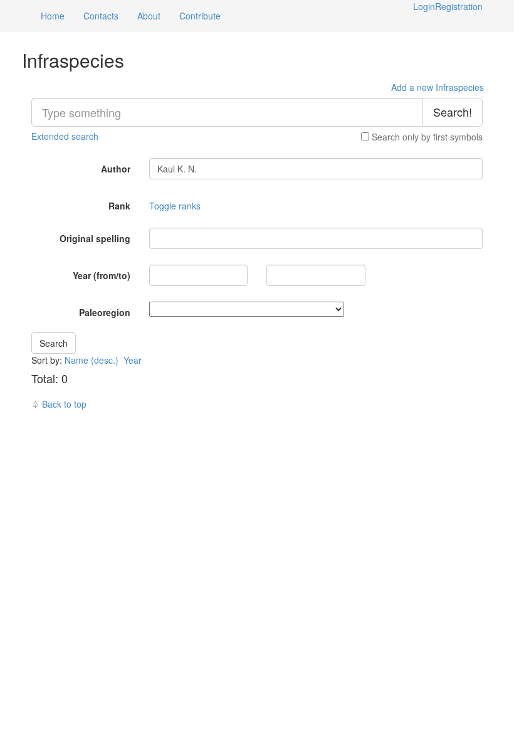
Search (53, 343)
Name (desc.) (91, 360)
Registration (459, 6)
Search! (452, 111)
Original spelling (95, 238)
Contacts (100, 15)
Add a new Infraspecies (437, 87)
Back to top (64, 404)
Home (53, 15)
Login (424, 6)
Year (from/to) (101, 275)
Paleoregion (104, 312)
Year (133, 360)
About (148, 15)
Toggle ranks (175, 205)
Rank (119, 205)
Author (115, 168)
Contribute (200, 15)
